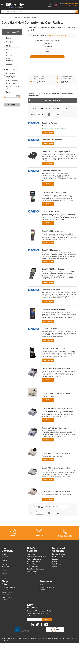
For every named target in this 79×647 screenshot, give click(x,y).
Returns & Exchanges (34, 559)
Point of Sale (6, 600)
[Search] (76, 11)
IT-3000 (10, 61)
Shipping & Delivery (33, 561)
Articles (4, 578)
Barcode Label (11, 83)
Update (11, 105)
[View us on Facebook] (41, 625)
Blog (3, 576)
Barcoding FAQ (32, 571)
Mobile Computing (7, 592)
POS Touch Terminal (12, 87)
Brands (10, 17)
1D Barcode (48, 46)
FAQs (41, 584)
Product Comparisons (47, 587)
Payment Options (32, 564)
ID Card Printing (7, 597)
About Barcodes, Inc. (5, 556)
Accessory (10, 73)
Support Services (57, 556)
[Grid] (39, 108)
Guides (54, 566)
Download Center (32, 566)
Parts (9, 52)
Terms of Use (69, 638)
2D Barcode (48, 49)
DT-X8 (9, 58)
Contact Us (72, 6)
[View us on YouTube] (46, 625)
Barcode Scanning (7, 590)
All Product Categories (9, 587)
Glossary (42, 589)
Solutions (55, 559)
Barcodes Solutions (58, 554)
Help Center (31, 554)
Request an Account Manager (36, 556)
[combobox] (39, 11)
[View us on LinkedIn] (32, 625)
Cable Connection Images (35, 569)
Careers (4, 573)
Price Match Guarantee (34, 574)
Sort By (48, 108)
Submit (47, 619)
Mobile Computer (12, 81)
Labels (9, 50)
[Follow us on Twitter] (37, 625)
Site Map (50, 638)
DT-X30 (9, 55)
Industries (55, 561)
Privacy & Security (59, 638)
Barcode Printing (7, 595)
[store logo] (14, 5)
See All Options (48, 132)
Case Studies (56, 564)
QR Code (48, 52)
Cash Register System (10, 77)
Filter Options (52, 100)
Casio (9, 42)
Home (3, 17)
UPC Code (48, 43)
